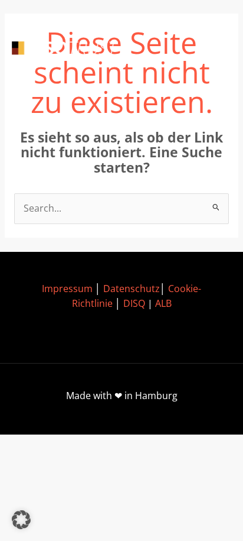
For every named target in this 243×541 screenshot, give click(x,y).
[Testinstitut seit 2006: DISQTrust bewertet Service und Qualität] (65, 49)
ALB (163, 303)
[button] (21, 519)
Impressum (67, 288)
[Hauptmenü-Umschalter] (213, 49)
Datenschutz (131, 288)
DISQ (134, 303)
